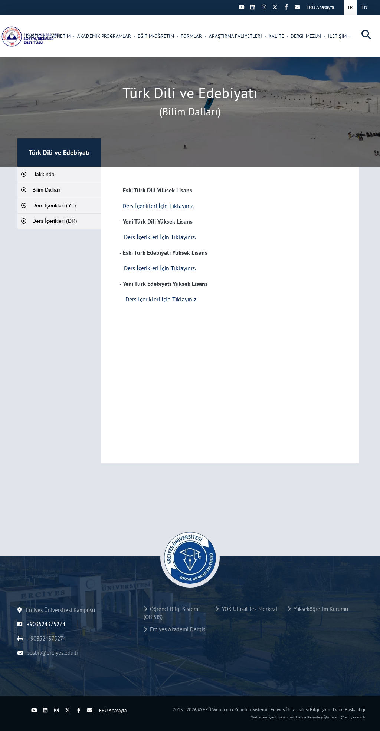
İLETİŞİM (338, 36)
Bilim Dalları (46, 190)
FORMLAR (192, 36)
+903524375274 (45, 624)
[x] (275, 7)
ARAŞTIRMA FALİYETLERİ (236, 36)
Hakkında (43, 174)
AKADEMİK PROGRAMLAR (104, 36)
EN (364, 7)
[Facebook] (286, 7)
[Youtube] (241, 7)
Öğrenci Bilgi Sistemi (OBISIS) (172, 613)
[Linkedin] (252, 7)
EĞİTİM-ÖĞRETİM (156, 36)
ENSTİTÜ (35, 36)
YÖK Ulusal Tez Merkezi (248, 608)
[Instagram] (264, 7)
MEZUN (314, 36)
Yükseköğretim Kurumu (319, 608)
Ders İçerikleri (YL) (54, 205)
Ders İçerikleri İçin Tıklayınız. (158, 205)
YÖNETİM (61, 36)
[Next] (230, 7)
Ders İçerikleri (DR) (54, 221)
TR (350, 7)
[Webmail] (297, 7)
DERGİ (297, 36)
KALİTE (277, 36)
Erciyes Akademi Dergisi (177, 629)
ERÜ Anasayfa (320, 7)
